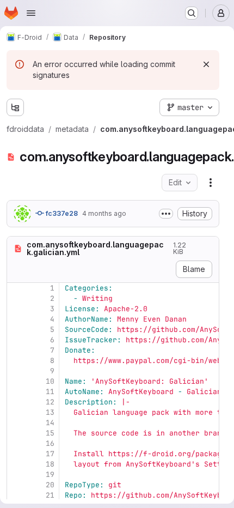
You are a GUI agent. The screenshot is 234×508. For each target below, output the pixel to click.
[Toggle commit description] (166, 214)
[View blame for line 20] (16, 485)
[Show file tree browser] (15, 107)
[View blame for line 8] (16, 360)
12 (50, 402)
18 (50, 464)
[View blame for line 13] (16, 412)
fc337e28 (61, 213)
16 (50, 443)
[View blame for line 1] (16, 288)
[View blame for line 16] (16, 443)
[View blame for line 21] (16, 495)
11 (50, 391)
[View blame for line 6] (16, 340)
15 (50, 433)
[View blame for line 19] (16, 474)
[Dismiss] (206, 64)
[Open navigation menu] (31, 13)
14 (50, 422)
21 (50, 495)
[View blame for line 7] (16, 350)
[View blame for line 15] (16, 433)
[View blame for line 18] (16, 464)
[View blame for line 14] (16, 423)
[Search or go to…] (191, 13)
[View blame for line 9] (16, 371)
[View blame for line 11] (16, 391)
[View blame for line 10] (16, 381)
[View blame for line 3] (16, 309)
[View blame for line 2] (16, 298)
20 (50, 484)
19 (50, 474)
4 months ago (104, 213)
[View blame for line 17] (16, 454)
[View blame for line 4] (16, 319)
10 (50, 381)
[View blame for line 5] (16, 329)
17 (50, 453)
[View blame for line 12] (16, 402)
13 (50, 412)
